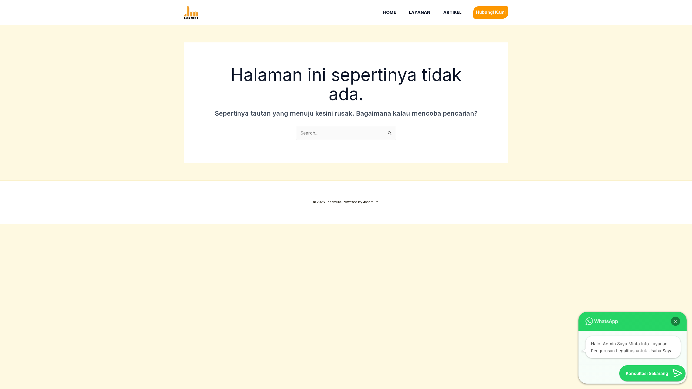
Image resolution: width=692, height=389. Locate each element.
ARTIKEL (452, 12)
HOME (389, 12)
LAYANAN (419, 12)
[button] (490, 12)
